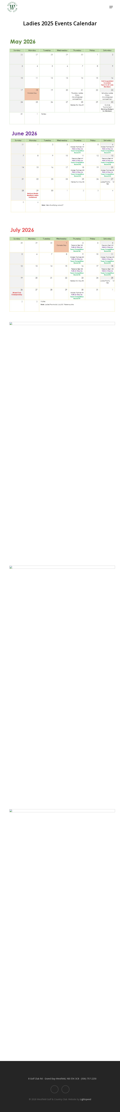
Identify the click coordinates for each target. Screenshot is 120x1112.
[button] (111, 7)
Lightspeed (85, 1099)
